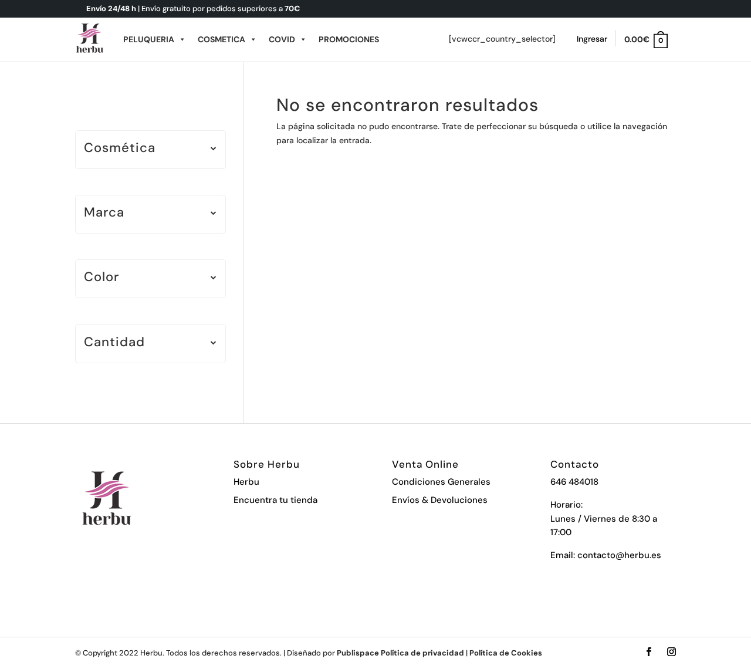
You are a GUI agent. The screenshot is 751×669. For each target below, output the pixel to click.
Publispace (358, 653)
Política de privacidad (422, 653)
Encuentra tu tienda (275, 500)
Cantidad (114, 343)
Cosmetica (221, 39)
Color (101, 278)
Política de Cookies (505, 653)
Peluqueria (148, 39)
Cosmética (119, 148)
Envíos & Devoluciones (440, 500)
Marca (104, 213)
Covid (282, 39)
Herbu (246, 482)
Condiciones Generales (441, 482)
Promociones (349, 39)
